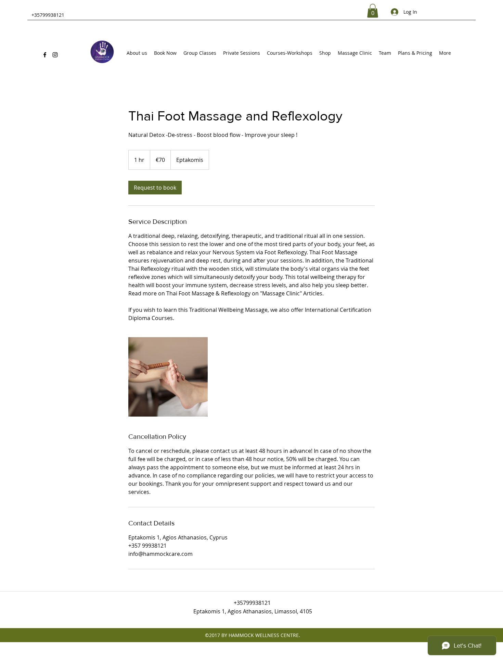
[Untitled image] (168, 377)
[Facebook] (44, 54)
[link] (155, 187)
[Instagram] (55, 54)
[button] (372, 11)
